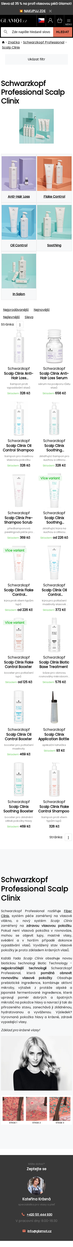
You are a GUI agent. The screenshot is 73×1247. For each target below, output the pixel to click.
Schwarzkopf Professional (43, 42)
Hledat (62, 32)
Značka (14, 42)
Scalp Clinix (11, 47)
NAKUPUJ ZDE (35, 11)
